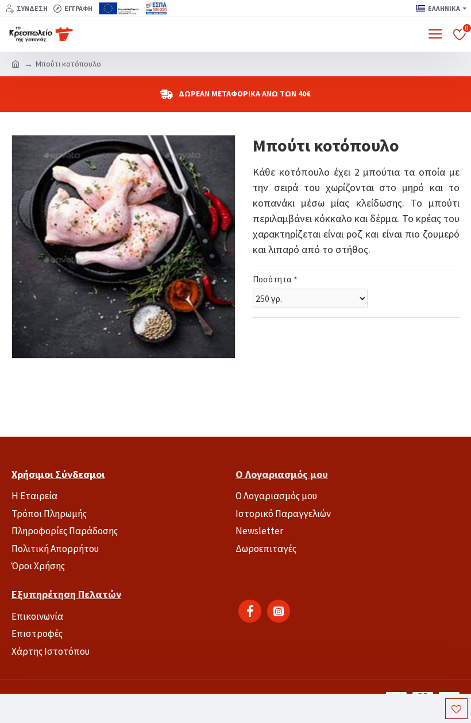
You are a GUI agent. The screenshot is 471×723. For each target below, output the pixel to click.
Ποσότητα (272, 279)
